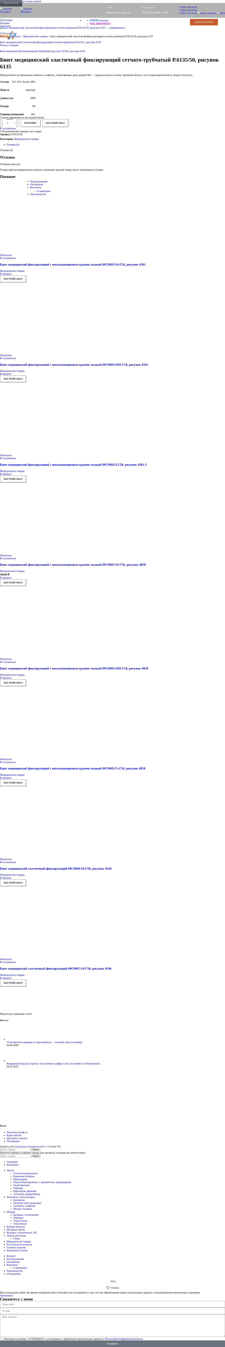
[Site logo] (10, 11)
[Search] (183, 22)
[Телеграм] (206, 13)
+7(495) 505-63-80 (188, 10)
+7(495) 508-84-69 (188, 7)
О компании (44, 191)
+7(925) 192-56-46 (188, 13)
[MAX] (221, 13)
